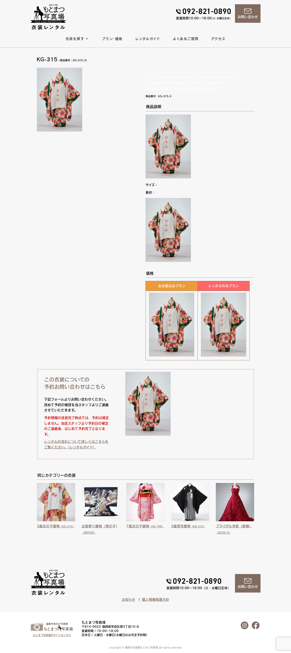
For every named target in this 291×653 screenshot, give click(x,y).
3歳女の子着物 (56, 526)
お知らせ (128, 599)
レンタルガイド (147, 38)
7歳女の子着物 (145, 526)
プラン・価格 (112, 38)
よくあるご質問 (186, 38)
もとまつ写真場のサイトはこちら (52, 635)
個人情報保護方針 (155, 599)
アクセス (218, 38)
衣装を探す (75, 38)
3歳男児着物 (188, 526)
